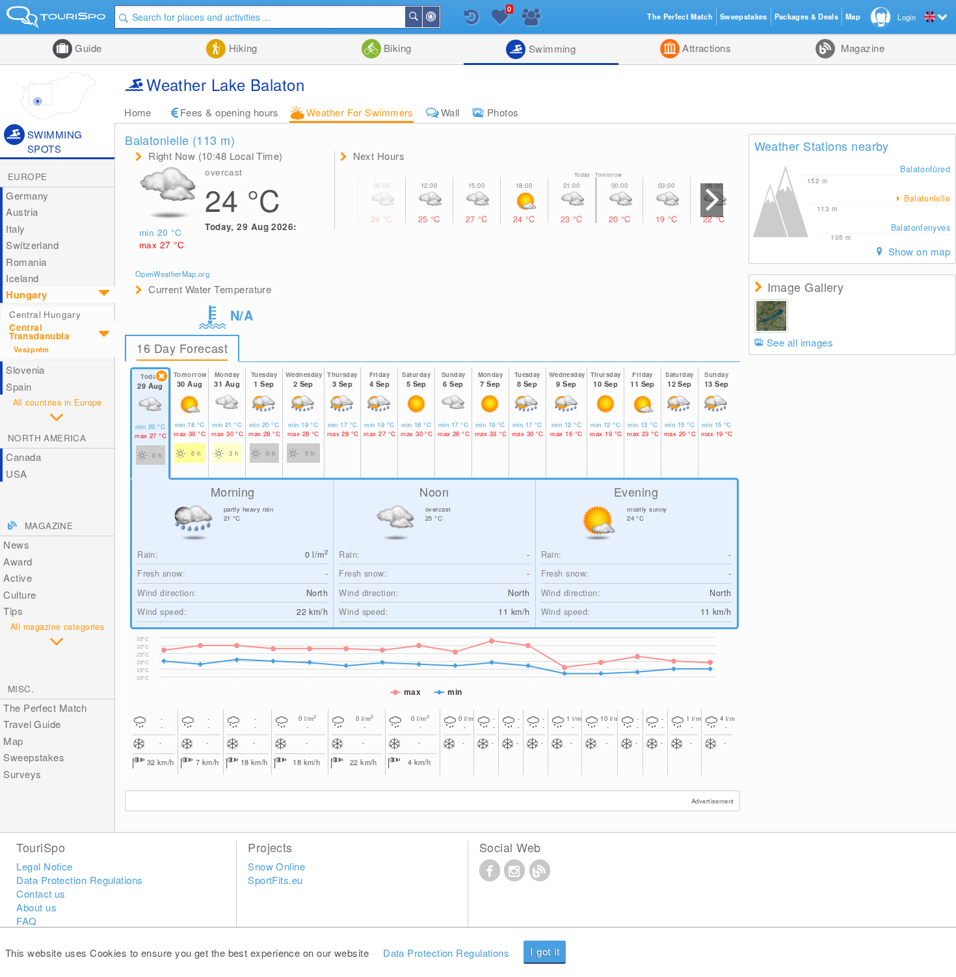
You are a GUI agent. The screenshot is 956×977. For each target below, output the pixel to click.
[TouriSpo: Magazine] (539, 869)
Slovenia (25, 369)
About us (36, 907)
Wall (450, 112)
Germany (27, 195)
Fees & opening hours (229, 112)
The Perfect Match (45, 707)
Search (421, 16)
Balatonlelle (925, 198)
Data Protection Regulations (446, 952)
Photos (503, 112)
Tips (13, 611)
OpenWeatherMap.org (172, 273)
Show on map (918, 251)
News (16, 544)
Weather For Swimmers (360, 112)
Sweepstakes (33, 757)
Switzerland (32, 245)
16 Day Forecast (182, 347)
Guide (87, 48)
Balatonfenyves (920, 227)
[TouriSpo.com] (57, 20)
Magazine (861, 48)
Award (17, 561)
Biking (396, 48)
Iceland (22, 278)
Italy (15, 228)
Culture (19, 594)
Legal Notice (44, 866)
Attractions (705, 48)
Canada (23, 456)
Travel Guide (31, 724)
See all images (800, 342)
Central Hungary (45, 314)
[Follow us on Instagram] (514, 869)
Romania (26, 261)
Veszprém (31, 349)
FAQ (26, 921)
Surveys (22, 774)
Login (906, 17)
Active (17, 577)
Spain (18, 386)
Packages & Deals (806, 16)
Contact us (41, 893)
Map (13, 741)
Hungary (26, 294)
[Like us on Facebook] (489, 869)
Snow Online (276, 866)
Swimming (550, 48)
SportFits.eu (275, 880)
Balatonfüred (925, 169)
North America (47, 438)
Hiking (241, 48)
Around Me (439, 17)
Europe (27, 176)
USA (16, 473)
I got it (544, 951)
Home (138, 112)
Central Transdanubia (39, 331)
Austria (22, 211)
